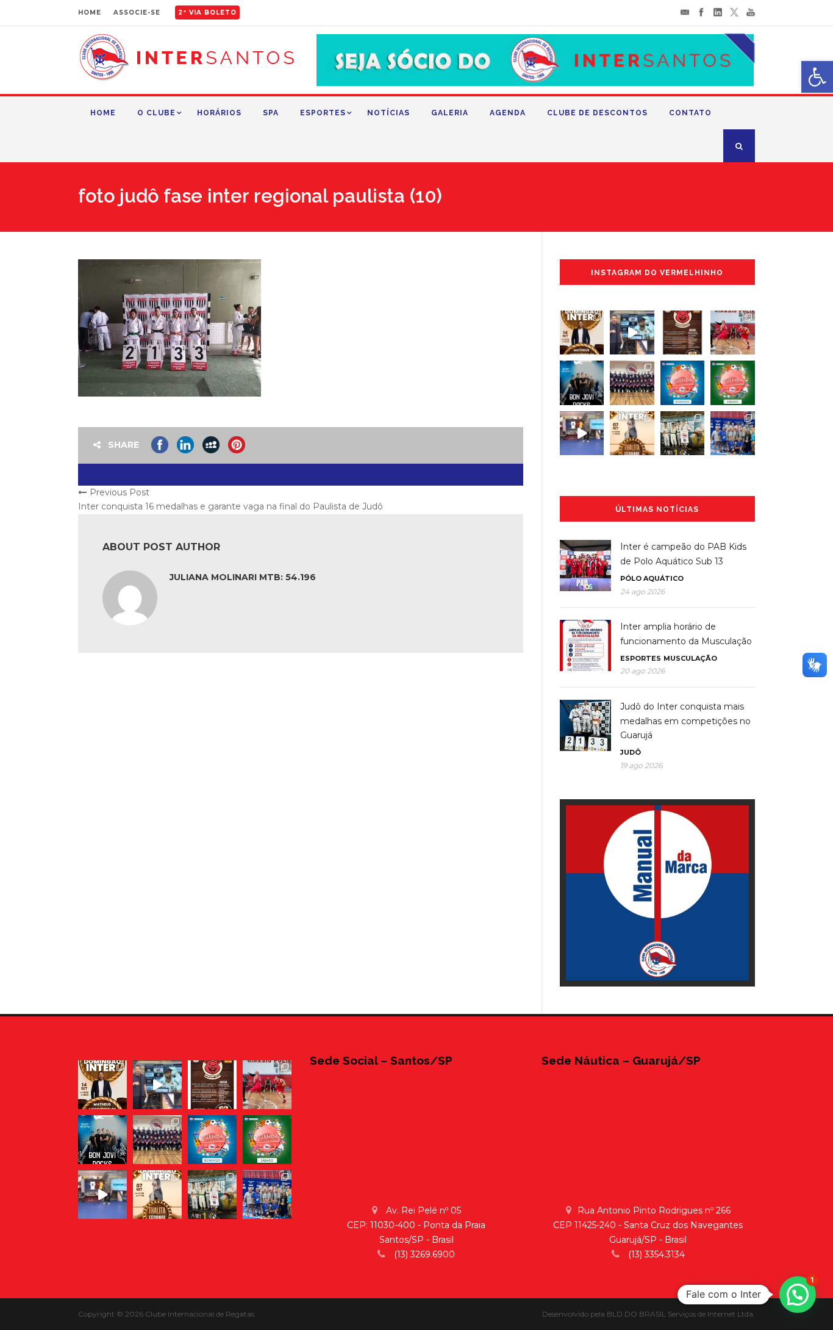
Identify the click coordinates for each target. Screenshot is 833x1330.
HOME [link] (89, 12)
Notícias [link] (388, 113)
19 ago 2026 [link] (641, 765)
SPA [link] (271, 113)
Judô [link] (630, 752)
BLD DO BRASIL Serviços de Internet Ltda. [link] (681, 1313)
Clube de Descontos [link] (597, 113)
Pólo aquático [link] (652, 578)
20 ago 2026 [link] (642, 670)
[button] (797, 1294)
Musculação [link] (690, 658)
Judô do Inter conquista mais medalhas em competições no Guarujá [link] (685, 721)
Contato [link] (690, 113)
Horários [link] (219, 113)
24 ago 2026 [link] (642, 591)
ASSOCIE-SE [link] (136, 12)
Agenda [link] (508, 113)
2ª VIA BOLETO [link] (207, 12)
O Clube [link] (156, 113)
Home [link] (103, 113)
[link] (817, 77)
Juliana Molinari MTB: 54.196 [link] (243, 577)
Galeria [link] (449, 113)
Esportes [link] (323, 113)
